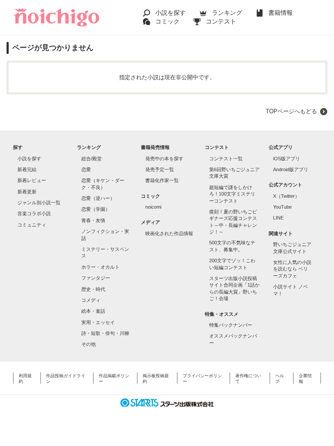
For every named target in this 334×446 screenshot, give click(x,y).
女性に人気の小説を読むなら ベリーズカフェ (292, 269)
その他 (88, 344)
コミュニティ (31, 224)
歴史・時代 (93, 289)
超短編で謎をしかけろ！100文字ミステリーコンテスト (232, 194)
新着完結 (27, 169)
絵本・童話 (93, 311)
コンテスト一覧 (226, 158)
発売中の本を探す (164, 158)
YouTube (282, 206)
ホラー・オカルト (100, 267)
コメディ (90, 300)
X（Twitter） (286, 196)
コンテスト (221, 21)
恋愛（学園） (95, 209)
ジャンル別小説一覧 (38, 202)
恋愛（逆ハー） (98, 198)
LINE (278, 217)
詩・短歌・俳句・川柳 (105, 333)
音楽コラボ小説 (34, 213)
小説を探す (170, 12)
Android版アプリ (290, 169)
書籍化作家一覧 (162, 180)
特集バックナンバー (230, 325)
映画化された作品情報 (169, 233)
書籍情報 (280, 12)
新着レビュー (31, 180)
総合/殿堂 (91, 158)
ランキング (227, 12)
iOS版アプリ (286, 158)
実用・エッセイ (98, 322)
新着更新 (27, 191)
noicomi (153, 206)
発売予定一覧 (159, 169)
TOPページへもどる (291, 111)
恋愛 (86, 169)
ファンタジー (95, 277)
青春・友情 (93, 220)
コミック (167, 21)
